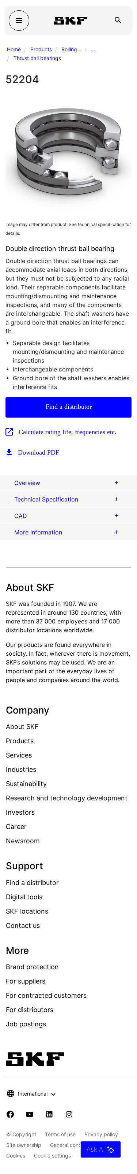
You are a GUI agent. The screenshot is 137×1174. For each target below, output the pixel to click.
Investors (20, 812)
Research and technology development (67, 798)
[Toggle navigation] (19, 20)
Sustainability (26, 784)
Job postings (26, 1024)
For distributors (29, 1010)
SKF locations (27, 911)
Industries (21, 769)
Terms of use (60, 1134)
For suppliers (25, 981)
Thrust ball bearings (37, 58)
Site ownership (23, 1145)
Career (16, 826)
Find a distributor (69, 406)
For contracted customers (46, 995)
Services (19, 755)
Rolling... (71, 49)
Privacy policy (101, 1134)
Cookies (15, 1155)
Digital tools (24, 897)
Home (14, 49)
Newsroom (23, 841)
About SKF (22, 726)
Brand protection (32, 967)
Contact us (23, 925)
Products (41, 49)
